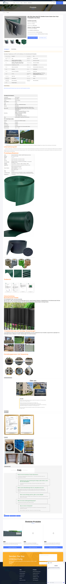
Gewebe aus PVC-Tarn (36, 573)
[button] (26, 42)
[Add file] (48, 583)
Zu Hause (4, 12)
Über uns (25, 2)
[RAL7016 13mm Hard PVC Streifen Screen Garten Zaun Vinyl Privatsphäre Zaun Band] (15, 27)
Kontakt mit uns (22, 576)
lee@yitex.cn (54, 0)
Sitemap (21, 578)
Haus (14, 2)
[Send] (63, 583)
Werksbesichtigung (22, 573)
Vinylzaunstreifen (35, 578)
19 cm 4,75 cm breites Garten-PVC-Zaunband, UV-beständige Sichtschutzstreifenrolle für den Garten (11, 544)
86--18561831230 (61, 0)
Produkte (17, 2)
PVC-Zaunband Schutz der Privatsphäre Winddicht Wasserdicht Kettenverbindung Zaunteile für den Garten (32, 544)
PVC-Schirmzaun (12, 515)
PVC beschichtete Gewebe (36, 571)
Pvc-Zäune (18, 515)
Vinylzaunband (7, 515)
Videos (22, 2)
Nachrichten (30, 2)
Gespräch (59, 2)
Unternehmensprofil (22, 571)
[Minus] (63, 562)
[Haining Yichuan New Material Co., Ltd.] (6, 2)
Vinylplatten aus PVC (36, 576)
